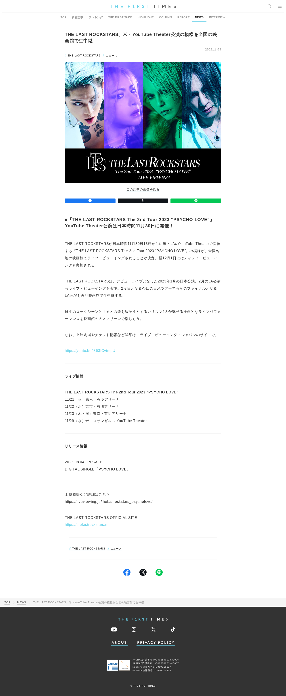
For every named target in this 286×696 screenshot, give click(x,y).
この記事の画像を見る (143, 189)
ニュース (111, 55)
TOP (63, 17)
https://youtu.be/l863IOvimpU (90, 351)
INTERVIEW (217, 17)
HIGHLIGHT (146, 17)
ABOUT (119, 643)
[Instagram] (134, 629)
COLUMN (165, 17)
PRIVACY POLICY (156, 643)
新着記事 (77, 17)
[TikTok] (173, 629)
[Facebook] (90, 201)
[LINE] (195, 201)
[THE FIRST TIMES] (143, 6)
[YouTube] (114, 629)
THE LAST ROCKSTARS (84, 55)
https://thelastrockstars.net (88, 525)
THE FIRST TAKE (120, 17)
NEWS (199, 17)
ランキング (96, 17)
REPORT (183, 17)
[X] (143, 201)
